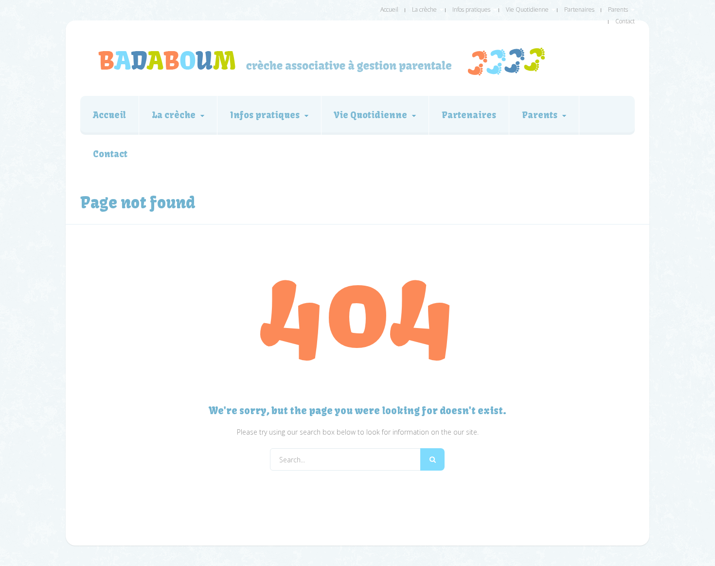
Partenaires (579, 9)
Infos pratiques (471, 9)
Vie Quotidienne (527, 9)
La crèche (424, 9)
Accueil (389, 9)
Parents (618, 9)
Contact (625, 21)
